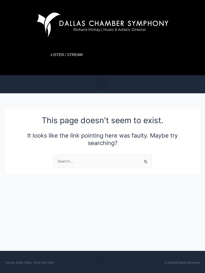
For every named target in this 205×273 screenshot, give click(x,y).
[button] (103, 84)
